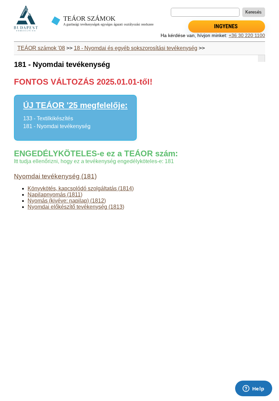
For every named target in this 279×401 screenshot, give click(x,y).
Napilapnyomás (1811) (55, 194)
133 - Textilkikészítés (48, 118)
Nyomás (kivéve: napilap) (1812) (67, 201)
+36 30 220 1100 (247, 35)
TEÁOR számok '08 (41, 48)
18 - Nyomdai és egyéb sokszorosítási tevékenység (135, 48)
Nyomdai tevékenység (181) (55, 176)
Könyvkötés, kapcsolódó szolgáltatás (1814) (81, 188)
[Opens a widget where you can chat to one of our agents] (253, 389)
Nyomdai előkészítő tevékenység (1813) (76, 207)
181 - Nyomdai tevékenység (57, 126)
